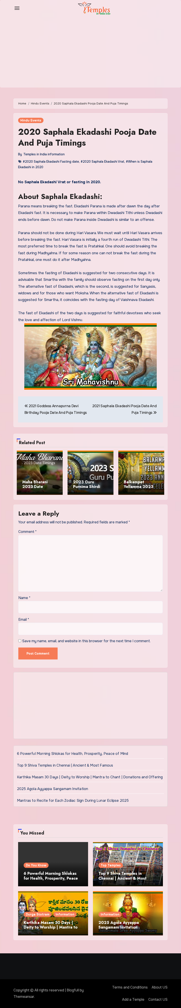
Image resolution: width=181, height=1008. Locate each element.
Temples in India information (44, 154)
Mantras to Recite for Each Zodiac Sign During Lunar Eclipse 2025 (73, 800)
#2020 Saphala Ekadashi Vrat (102, 162)
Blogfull (73, 990)
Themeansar (23, 996)
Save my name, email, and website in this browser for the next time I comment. (86, 641)
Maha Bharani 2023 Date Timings (35, 486)
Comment (27, 531)
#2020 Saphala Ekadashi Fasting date (51, 162)
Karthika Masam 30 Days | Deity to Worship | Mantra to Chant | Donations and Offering (90, 777)
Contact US (158, 999)
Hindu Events (30, 120)
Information (65, 914)
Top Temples (111, 865)
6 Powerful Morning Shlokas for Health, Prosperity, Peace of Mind (72, 753)
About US (160, 987)
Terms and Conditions (130, 987)
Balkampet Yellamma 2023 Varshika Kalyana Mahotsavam (140, 489)
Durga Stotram (37, 914)
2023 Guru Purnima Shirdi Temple (86, 486)
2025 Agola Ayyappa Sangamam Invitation (52, 788)
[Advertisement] (91, 707)
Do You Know (36, 865)
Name (24, 598)
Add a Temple (133, 999)
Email (23, 619)
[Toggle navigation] (17, 8)
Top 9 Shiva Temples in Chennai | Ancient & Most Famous (65, 765)
